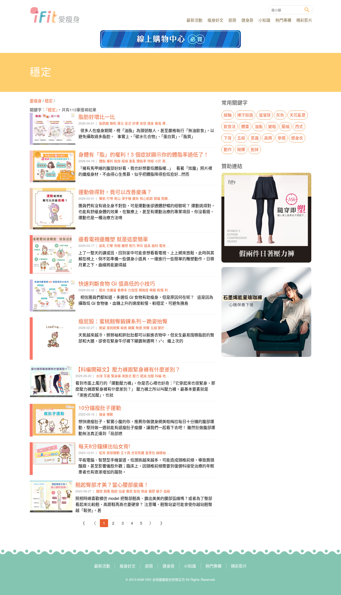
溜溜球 (265, 115)
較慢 (160, 290)
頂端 (169, 327)
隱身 (150, 123)
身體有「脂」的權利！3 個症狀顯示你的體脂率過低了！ (143, 154)
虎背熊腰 (137, 452)
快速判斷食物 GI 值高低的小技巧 (116, 283)
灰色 (280, 115)
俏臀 (146, 327)
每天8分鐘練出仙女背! (104, 446)
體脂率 (141, 160)
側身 (144, 491)
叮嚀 (110, 198)
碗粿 (241, 149)
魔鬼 (158, 123)
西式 (299, 126)
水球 (99, 375)
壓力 (136, 375)
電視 (162, 245)
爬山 (117, 198)
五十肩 (125, 452)
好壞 (135, 123)
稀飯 (153, 290)
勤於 (161, 327)
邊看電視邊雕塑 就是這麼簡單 (113, 239)
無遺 (139, 327)
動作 (228, 149)
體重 (245, 126)
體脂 (102, 160)
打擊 (110, 245)
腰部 (99, 491)
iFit (55, 15)
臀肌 (102, 198)
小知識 (264, 20)
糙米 (102, 290)
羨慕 (165, 160)
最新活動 (194, 20)
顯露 (131, 327)
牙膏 (107, 375)
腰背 (135, 198)
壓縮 (286, 126)
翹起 (114, 491)
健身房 (247, 20)
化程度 (133, 290)
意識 (255, 138)
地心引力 (169, 375)
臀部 (129, 491)
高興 (268, 138)
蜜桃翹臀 (113, 327)
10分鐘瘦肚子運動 (99, 407)
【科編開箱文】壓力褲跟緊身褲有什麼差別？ (127, 369)
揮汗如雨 (245, 115)
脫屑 (117, 160)
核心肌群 (146, 198)
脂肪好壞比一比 (96, 116)
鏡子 (159, 491)
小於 (158, 160)
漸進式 (127, 375)
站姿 (122, 491)
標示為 (167, 123)
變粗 (272, 126)
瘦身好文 (215, 20)
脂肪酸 (104, 123)
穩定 (49, 101)
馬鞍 (117, 245)
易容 (143, 123)
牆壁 (152, 491)
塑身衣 (297, 138)
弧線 (167, 491)
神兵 (140, 245)
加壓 (151, 375)
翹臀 (107, 491)
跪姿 (102, 327)
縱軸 (228, 115)
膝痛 (157, 198)
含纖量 (111, 290)
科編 (158, 375)
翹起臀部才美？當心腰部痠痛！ (112, 484)
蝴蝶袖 (161, 452)
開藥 (164, 198)
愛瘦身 (36, 101)
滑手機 (126, 198)
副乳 (102, 245)
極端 (125, 160)
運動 (110, 414)
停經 (150, 160)
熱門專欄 (283, 20)
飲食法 (230, 126)
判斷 (168, 290)
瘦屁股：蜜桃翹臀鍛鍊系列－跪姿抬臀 (123, 321)
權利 (110, 160)
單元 (120, 123)
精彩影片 (304, 20)
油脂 (259, 126)
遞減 (143, 375)
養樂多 (122, 290)
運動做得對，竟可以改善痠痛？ (115, 191)
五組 (154, 327)
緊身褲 (116, 375)
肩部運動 (113, 452)
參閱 (282, 138)
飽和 (113, 123)
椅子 (170, 245)
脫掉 (255, 149)
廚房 (232, 20)
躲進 (124, 327)
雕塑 (125, 245)
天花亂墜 (298, 115)
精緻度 (144, 290)
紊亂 (132, 160)
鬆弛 (137, 491)
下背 (228, 138)
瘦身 (102, 414)
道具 (147, 245)
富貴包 (150, 452)
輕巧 (132, 245)
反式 (128, 123)
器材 (155, 245)
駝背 (102, 452)
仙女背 (171, 452)
